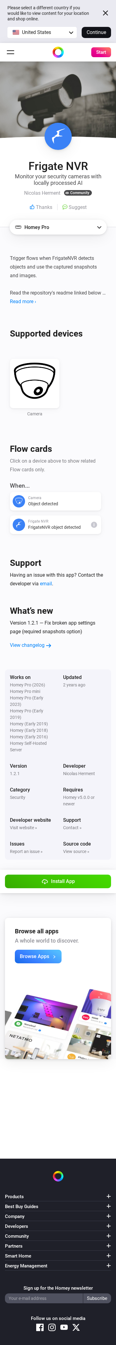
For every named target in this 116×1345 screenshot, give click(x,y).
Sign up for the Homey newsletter (58, 1288)
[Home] (58, 52)
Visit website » (23, 827)
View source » (76, 851)
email (46, 584)
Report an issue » (26, 851)
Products (14, 1196)
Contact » (72, 827)
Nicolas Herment (79, 773)
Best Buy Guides (21, 1206)
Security (17, 797)
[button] (42, 32)
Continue (96, 32)
